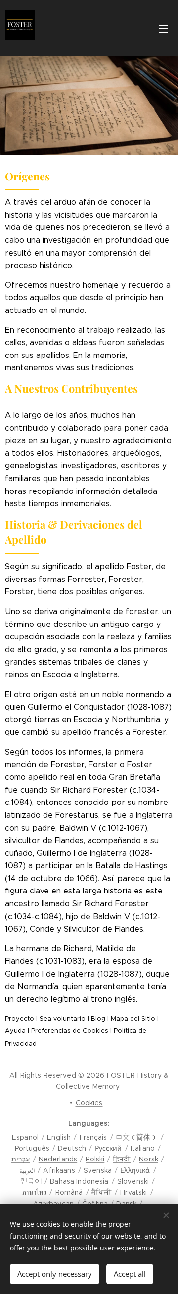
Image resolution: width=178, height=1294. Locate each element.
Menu (163, 28)
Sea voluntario (63, 1019)
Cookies (89, 1102)
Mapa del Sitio (133, 1019)
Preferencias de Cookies (69, 1031)
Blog (98, 1019)
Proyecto (19, 1019)
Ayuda (15, 1031)
